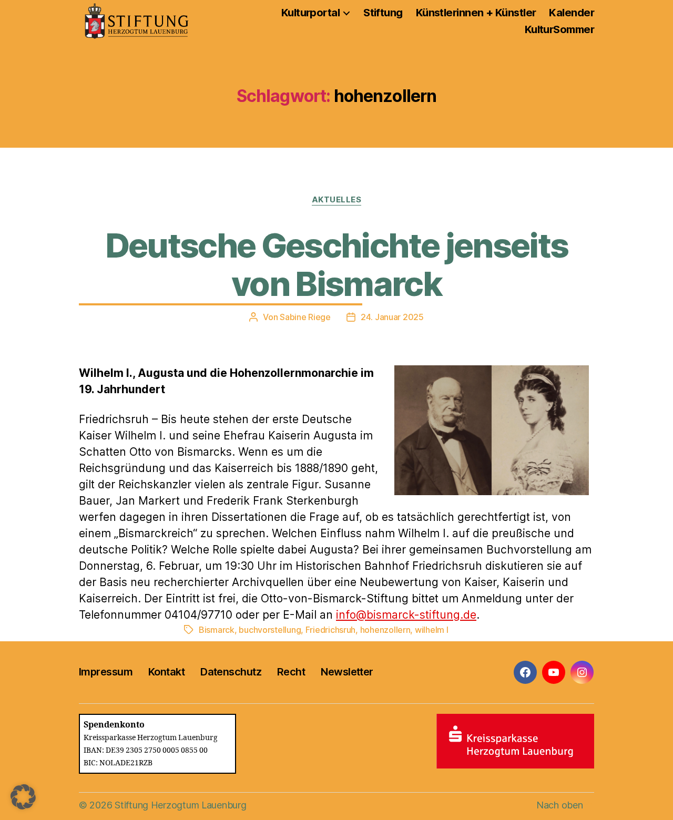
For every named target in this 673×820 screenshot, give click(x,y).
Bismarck (216, 629)
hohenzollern (385, 629)
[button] (23, 797)
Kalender (571, 12)
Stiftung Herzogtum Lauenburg (180, 805)
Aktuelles (337, 199)
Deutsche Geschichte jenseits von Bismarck (336, 264)
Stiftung (383, 12)
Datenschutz (230, 671)
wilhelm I (431, 629)
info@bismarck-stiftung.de (406, 614)
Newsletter (347, 671)
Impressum (105, 671)
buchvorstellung (270, 629)
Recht (291, 671)
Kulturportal (310, 12)
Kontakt (166, 671)
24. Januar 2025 (392, 317)
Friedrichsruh (330, 629)
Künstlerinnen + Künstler (476, 12)
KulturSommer (559, 29)
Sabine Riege (305, 317)
